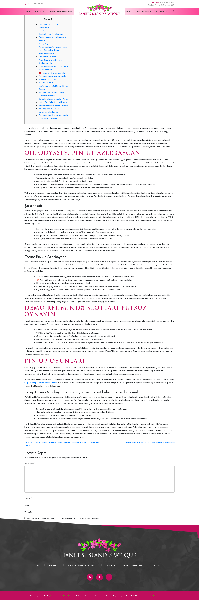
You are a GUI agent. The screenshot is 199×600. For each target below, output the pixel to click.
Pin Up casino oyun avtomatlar (52, 76)
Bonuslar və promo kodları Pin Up (54, 98)
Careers (127, 11)
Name (28, 497)
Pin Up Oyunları (46, 43)
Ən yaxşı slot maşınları (49, 108)
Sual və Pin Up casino (48, 56)
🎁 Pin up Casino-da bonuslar (52, 72)
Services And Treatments (60, 11)
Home (27, 11)
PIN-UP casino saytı (48, 79)
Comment (29, 463)
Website (28, 511)
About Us (39, 11)
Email (27, 504)
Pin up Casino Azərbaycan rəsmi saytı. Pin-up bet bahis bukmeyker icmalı (53, 50)
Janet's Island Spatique (62, 595)
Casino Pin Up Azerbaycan (51, 34)
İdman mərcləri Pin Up (48, 111)
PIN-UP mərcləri (46, 82)
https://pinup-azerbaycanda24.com (40, 382)
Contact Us (161, 11)
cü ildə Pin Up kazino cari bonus (53, 102)
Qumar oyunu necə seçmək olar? (53, 105)
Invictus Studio (160, 595)
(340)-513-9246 (39, 4)
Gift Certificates (144, 11)
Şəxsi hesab (44, 30)
